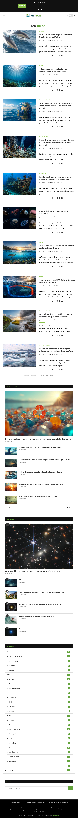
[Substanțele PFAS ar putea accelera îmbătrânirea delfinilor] (19, 41)
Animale (39, 679)
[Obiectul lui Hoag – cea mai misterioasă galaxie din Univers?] (11, 607)
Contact (65, 803)
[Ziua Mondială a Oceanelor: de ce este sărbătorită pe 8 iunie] (19, 252)
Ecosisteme (39, 693)
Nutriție (39, 670)
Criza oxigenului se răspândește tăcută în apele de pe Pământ (54, 70)
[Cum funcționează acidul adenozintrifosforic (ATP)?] (11, 620)
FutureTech (38, 770)
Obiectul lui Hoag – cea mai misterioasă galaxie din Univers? (40, 604)
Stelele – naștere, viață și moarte (30, 580)
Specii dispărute (39, 697)
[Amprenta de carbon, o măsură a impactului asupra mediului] (11, 451)
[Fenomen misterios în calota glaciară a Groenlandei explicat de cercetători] (19, 355)
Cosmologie (39, 766)
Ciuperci (39, 711)
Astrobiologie (39, 752)
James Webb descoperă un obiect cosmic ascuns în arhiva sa (32, 571)
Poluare (39, 725)
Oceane (39, 720)
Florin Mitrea (49, 40)
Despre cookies (54, 803)
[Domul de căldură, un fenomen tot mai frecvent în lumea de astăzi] (11, 487)
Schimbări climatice (39, 729)
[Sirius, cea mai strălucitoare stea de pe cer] (11, 632)
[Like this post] (52, 56)
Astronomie (39, 761)
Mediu (39, 738)
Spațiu (38, 748)
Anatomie (39, 666)
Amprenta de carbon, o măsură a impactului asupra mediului (40, 447)
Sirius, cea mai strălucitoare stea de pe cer (34, 629)
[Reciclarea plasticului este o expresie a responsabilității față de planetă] (39, 413)
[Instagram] (38, 9)
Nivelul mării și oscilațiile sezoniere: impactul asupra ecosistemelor (56, 315)
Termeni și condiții (17, 803)
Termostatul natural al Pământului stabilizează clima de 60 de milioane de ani (56, 105)
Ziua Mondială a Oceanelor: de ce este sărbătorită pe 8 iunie (56, 246)
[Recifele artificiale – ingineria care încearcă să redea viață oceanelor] (19, 184)
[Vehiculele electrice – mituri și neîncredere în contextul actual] (11, 475)
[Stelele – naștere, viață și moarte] (11, 583)
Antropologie (39, 661)
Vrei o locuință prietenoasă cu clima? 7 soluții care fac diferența (41, 592)
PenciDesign (55, 815)
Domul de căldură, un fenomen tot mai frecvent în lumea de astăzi (42, 484)
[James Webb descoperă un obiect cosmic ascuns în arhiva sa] (39, 546)
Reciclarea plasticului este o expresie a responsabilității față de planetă (38, 439)
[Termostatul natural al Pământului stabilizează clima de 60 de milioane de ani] (19, 110)
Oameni (38, 652)
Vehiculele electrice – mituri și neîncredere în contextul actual (40, 472)
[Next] (30, 6)
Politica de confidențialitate (36, 803)
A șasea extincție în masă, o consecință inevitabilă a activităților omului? (44, 460)
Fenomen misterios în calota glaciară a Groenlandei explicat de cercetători (56, 349)
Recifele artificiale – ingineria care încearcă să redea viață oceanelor (55, 178)
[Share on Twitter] (57, 56)
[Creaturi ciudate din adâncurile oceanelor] (19, 218)
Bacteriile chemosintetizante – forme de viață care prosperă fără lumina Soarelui (56, 142)
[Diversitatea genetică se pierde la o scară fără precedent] (11, 500)
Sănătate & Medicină (39, 656)
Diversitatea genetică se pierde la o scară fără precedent (39, 496)
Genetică (39, 707)
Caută (70, 788)
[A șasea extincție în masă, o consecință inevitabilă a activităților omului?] (11, 463)
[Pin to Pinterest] (59, 56)
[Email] (41, 9)
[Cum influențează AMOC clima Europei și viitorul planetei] (19, 287)
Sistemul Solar (39, 757)
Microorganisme (39, 688)
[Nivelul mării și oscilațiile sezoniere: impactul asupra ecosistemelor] (19, 321)
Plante (39, 684)
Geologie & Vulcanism (39, 734)
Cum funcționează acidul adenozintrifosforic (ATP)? (37, 617)
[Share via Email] (62, 56)
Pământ (38, 716)
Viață (38, 675)
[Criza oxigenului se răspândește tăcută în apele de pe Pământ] (19, 76)
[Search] (64, 15)
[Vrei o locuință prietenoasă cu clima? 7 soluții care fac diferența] (11, 595)
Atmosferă (39, 743)
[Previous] (28, 6)
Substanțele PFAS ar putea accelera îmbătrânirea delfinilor (55, 35)
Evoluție (39, 702)
